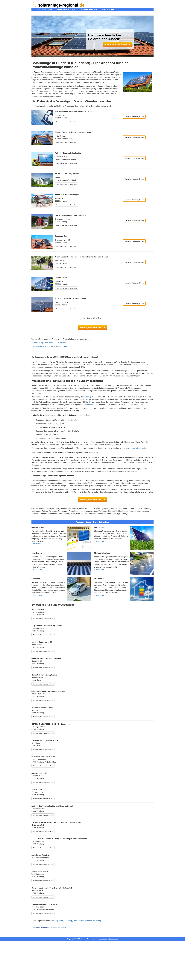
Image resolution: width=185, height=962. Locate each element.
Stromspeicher (64, 346)
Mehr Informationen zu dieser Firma (66, 122)
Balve (61, 920)
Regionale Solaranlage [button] (66, 9)
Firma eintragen (108, 9)
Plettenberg (96, 920)
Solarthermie (62, 342)
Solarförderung (37, 342)
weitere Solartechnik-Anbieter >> (93, 318)
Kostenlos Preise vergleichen (134, 117)
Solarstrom (51, 346)
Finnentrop (68, 920)
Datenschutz (113, 939)
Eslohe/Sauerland (85, 920)
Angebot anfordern (89, 9)
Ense (75, 920)
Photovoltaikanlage (38, 346)
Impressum (103, 939)
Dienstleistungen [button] (44, 9)
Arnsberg (54, 920)
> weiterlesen (36, 543)
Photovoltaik (48, 342)
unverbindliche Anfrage (132, 448)
